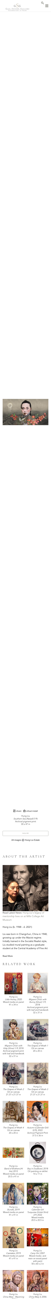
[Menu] (46, 5)
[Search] (42, 3)
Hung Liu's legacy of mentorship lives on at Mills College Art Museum (24, 916)
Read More (8, 956)
